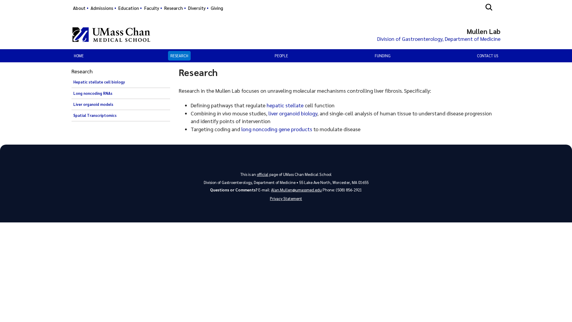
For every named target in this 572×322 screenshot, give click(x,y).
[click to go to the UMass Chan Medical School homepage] (111, 35)
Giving (217, 8)
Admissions (102, 8)
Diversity (197, 8)
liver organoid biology (292, 113)
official (262, 174)
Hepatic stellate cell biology (99, 82)
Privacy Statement (286, 198)
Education (128, 8)
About (79, 8)
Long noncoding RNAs (92, 93)
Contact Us (487, 55)
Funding (383, 55)
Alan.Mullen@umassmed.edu (296, 189)
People (281, 55)
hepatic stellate (285, 105)
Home (79, 55)
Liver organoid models (93, 104)
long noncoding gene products (276, 129)
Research (173, 8)
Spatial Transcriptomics (94, 115)
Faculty (151, 8)
